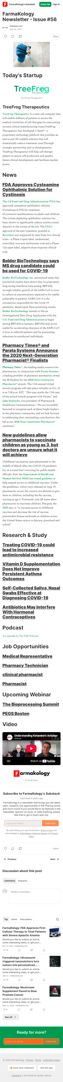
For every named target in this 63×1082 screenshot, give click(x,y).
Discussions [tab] (26, 919)
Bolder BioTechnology (15, 311)
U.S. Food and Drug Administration (23, 320)
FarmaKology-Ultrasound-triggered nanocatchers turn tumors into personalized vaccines (20, 961)
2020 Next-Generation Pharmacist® (34, 422)
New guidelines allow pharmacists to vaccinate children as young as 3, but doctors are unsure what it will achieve (30, 444)
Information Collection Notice (33, 833)
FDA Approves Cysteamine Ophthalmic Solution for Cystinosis (30, 189)
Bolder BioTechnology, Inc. (18, 278)
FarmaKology (16, 26)
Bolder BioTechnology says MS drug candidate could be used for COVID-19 (30, 265)
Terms (38, 1060)
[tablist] (15, 881)
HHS (5, 508)
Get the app (46, 1067)
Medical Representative (27, 656)
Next (52, 859)
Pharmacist (14, 683)
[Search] (57, 919)
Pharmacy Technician (25, 665)
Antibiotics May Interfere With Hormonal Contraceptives (28, 611)
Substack (16, 1075)
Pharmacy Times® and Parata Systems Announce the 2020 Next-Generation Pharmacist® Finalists (30, 353)
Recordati (8, 235)
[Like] (5, 36)
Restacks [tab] (22, 880)
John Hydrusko (11, 401)
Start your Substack (23, 1067)
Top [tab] (6, 919)
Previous (12, 859)
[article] (31, 939)
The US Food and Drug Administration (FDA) (29, 202)
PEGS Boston (15, 713)
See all (8, 1017)
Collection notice (51, 1060)
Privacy (29, 1060)
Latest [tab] (14, 919)
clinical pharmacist (22, 674)
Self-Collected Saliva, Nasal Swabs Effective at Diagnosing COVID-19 (31, 592)
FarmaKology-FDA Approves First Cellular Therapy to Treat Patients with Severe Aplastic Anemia (24, 931)
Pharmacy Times (11, 367)
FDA (48, 227)
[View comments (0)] (13, 36)
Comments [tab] (9, 880)
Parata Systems (49, 371)
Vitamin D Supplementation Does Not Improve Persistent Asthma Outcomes (31, 571)
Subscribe (45, 4)
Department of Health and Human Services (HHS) (28, 476)
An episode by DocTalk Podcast (20, 636)
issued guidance (43, 479)
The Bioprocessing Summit (30, 704)
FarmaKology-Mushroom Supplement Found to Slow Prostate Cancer (19, 991)
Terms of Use (46, 830)
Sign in (56, 4)
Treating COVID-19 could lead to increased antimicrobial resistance (28, 549)
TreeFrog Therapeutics (15, 114)
